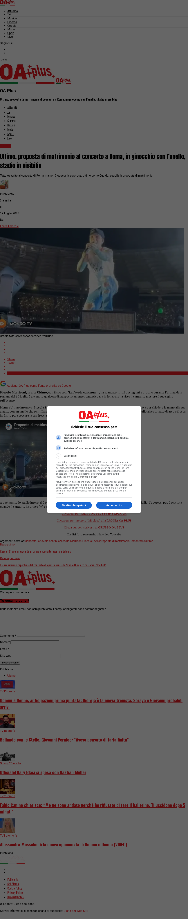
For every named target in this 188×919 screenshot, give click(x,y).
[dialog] (94, 459)
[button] (94, 455)
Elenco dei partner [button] (87, 476)
